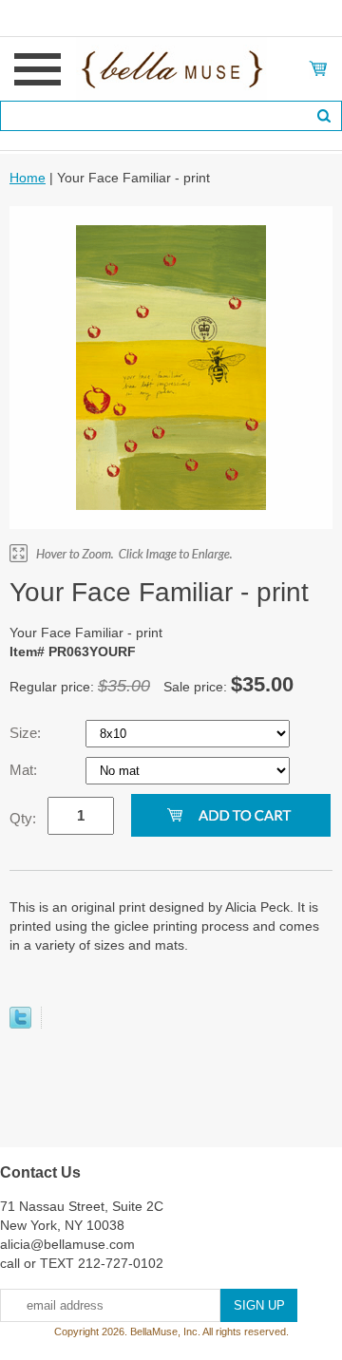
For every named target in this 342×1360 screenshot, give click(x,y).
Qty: (23, 818)
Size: (27, 733)
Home (28, 177)
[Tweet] (20, 1023)
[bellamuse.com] (171, 67)
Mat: (25, 770)
